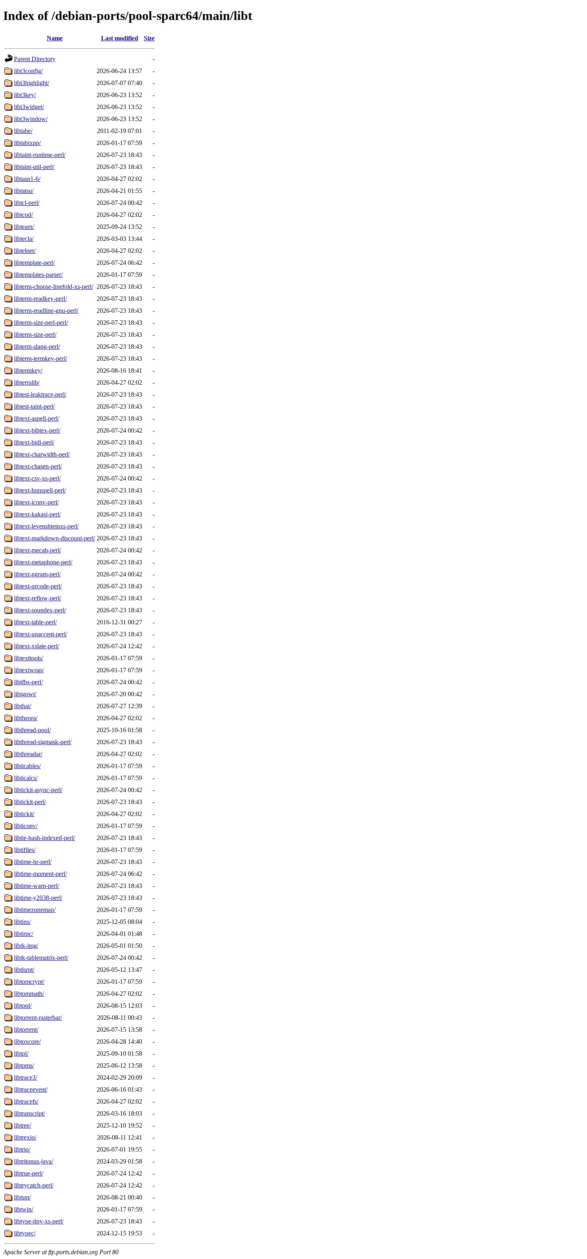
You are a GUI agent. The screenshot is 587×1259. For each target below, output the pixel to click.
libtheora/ (26, 718)
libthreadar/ (28, 754)
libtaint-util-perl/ (34, 166)
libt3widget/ (29, 106)
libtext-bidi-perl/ (34, 442)
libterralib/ (27, 382)
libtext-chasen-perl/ (38, 466)
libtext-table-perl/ (35, 622)
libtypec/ (25, 1233)
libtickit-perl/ (30, 801)
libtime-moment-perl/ (40, 873)
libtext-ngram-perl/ (37, 574)
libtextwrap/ (29, 670)
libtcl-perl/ (27, 202)
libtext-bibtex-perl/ (37, 430)
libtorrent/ (26, 1029)
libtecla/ (24, 238)
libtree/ (22, 1125)
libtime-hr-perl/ (33, 861)
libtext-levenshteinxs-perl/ (46, 526)
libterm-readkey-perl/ (40, 298)
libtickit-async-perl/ (38, 789)
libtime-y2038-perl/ (38, 897)
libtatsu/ (24, 190)
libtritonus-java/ (33, 1161)
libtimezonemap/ (35, 909)
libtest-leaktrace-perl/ (40, 394)
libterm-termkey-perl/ (40, 358)
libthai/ (22, 706)
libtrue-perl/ (28, 1173)
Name (55, 38)
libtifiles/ (25, 849)
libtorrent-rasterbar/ (38, 1017)
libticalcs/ (26, 777)
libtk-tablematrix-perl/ (41, 957)
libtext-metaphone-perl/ (43, 562)
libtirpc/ (23, 933)
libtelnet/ (25, 250)
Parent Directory (35, 59)
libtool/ (23, 1005)
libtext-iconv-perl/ (36, 502)
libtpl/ (21, 1053)
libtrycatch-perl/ (34, 1185)
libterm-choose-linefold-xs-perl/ (53, 286)
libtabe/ (23, 130)
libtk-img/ (26, 945)
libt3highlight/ (31, 82)
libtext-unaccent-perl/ (40, 634)
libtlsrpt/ (24, 969)
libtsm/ (22, 1197)
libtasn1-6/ (27, 178)
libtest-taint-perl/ (34, 406)
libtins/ (22, 921)
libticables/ (27, 766)
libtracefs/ (26, 1101)
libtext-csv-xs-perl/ (37, 478)
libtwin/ (23, 1209)
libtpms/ (24, 1065)
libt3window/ (31, 118)
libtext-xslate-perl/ (36, 646)
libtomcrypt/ (29, 981)
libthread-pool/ (32, 730)
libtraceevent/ (31, 1089)
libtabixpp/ (27, 142)
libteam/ (24, 226)
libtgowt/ (25, 694)
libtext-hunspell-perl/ (40, 490)
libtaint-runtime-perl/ (39, 154)
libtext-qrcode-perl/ (38, 586)
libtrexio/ (25, 1137)
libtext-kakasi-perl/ (37, 514)
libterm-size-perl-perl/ (41, 322)
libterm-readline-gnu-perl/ (46, 310)
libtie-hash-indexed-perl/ (44, 837)
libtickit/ (24, 813)
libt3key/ (25, 94)
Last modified (119, 38)
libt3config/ (28, 71)
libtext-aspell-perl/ (36, 418)
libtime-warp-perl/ (36, 885)
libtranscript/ (29, 1113)
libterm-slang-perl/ (37, 346)
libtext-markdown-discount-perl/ (54, 538)
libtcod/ (23, 214)
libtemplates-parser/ (38, 274)
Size (149, 38)
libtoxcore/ (27, 1041)
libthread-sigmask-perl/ (42, 742)
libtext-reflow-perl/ (37, 598)
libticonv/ (26, 825)
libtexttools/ (28, 658)
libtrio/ (22, 1149)
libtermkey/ (28, 370)
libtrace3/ (25, 1077)
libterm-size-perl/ (35, 334)
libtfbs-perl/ (28, 682)
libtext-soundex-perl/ (40, 610)
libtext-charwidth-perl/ (42, 454)
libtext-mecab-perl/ (37, 550)
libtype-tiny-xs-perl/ (38, 1221)
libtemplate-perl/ (34, 262)
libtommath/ (29, 993)
